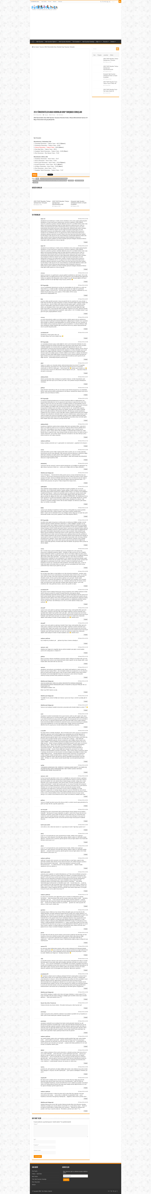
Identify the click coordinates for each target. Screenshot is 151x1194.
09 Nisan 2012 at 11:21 (83, 272)
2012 (37, 178)
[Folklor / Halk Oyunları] (44, 8)
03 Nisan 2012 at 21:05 (83, 681)
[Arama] (120, 1)
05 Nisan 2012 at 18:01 (83, 424)
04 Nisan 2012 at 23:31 (83, 486)
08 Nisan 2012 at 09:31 (83, 285)
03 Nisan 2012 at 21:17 (83, 667)
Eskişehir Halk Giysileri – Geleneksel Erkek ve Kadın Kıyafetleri (79, 203)
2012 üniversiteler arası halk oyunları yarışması (54, 178)
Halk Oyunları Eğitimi (50, 41)
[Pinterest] (106, 2)
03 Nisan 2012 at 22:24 (83, 638)
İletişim (54, 1)
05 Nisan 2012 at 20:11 (83, 398)
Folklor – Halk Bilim (37, 1173)
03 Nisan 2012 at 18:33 (83, 858)
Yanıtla (85, 242)
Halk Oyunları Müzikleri (65, 41)
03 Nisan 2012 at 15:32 (83, 958)
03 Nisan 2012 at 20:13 (83, 800)
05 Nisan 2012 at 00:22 (83, 463)
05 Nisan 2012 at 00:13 (83, 472)
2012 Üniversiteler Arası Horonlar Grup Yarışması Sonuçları (49, 180)
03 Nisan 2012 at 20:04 (83, 809)
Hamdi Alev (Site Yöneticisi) (48, 1003)
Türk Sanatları (76, 41)
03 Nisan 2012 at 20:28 (83, 730)
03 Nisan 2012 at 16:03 (83, 946)
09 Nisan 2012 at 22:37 (83, 245)
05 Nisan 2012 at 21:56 (83, 387)
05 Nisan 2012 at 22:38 (83, 341)
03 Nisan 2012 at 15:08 (83, 973)
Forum (49, 1)
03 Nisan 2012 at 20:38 (83, 713)
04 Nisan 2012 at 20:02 (83, 548)
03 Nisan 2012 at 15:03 (83, 992)
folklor (71, 180)
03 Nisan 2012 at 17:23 (83, 894)
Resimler (105, 41)
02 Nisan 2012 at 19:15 (83, 1077)
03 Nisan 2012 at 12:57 (83, 1002)
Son (94, 55)
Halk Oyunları (39, 41)
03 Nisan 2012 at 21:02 (83, 695)
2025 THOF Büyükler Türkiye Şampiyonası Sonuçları (42, 202)
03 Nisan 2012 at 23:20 (83, 607)
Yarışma (41, 47)
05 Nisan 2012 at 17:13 (83, 440)
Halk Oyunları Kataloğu (88, 41)
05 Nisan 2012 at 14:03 (83, 449)
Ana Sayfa (44, 1)
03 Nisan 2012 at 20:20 (83, 775)
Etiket (111, 55)
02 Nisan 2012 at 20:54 (83, 1050)
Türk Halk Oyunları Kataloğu (39, 1179)
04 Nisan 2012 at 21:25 (83, 507)
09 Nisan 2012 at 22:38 (83, 218)
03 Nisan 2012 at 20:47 (83, 705)
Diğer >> (98, 41)
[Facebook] (102, 2)
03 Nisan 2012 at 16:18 (83, 932)
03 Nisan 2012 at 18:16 (83, 871)
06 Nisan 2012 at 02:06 (83, 317)
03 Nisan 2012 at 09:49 (83, 1011)
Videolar (60, 1)
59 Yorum (53, 114)
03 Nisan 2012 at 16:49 (83, 909)
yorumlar (106, 55)
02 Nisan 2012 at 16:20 (83, 1091)
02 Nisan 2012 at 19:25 (83, 1066)
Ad (35, 1139)
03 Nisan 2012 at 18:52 (83, 824)
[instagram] (109, 2)
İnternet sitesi (37, 1150)
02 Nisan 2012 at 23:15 (83, 1021)
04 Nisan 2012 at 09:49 (83, 571)
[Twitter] (104, 2)
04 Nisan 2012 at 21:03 (83, 520)
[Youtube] (107, 2)
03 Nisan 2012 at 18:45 (83, 833)
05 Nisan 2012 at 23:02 (83, 332)
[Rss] (101, 2)
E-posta (36, 1145)
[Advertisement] (75, 25)
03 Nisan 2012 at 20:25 (83, 765)
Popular (99, 55)
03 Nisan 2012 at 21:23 (83, 656)
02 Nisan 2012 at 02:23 (83, 1102)
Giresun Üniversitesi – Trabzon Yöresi (44, 147)
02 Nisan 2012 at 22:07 (83, 1036)
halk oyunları (79, 180)
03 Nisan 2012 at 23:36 (83, 589)
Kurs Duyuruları (36, 1182)
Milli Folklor (35, 1176)
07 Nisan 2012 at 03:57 (83, 299)
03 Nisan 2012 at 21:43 (83, 647)
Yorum (36, 1124)
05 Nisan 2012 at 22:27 (83, 363)
